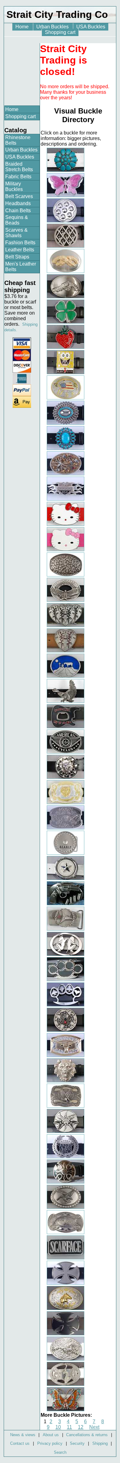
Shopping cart (60, 32)
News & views (22, 1434)
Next (94, 1427)
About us (51, 1434)
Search (60, 1452)
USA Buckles (90, 26)
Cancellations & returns (87, 1434)
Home (22, 26)
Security (77, 1443)
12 (80, 1427)
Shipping (100, 1443)
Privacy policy (49, 1443)
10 (58, 1427)
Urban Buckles (53, 26)
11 (69, 1427)
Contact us (20, 1443)
